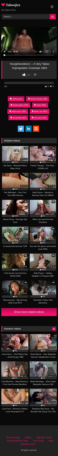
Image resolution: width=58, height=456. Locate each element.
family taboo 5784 (20, 105)
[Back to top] (50, 448)
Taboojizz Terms (44, 437)
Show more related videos (29, 311)
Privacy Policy (13, 437)
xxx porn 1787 (40, 117)
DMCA (28, 437)
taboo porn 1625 (19, 111)
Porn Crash (38, 441)
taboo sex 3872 (40, 111)
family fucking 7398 (38, 99)
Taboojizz (12, 5)
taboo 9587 (41, 105)
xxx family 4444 (19, 117)
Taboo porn (17, 99)
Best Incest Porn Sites (17, 441)
